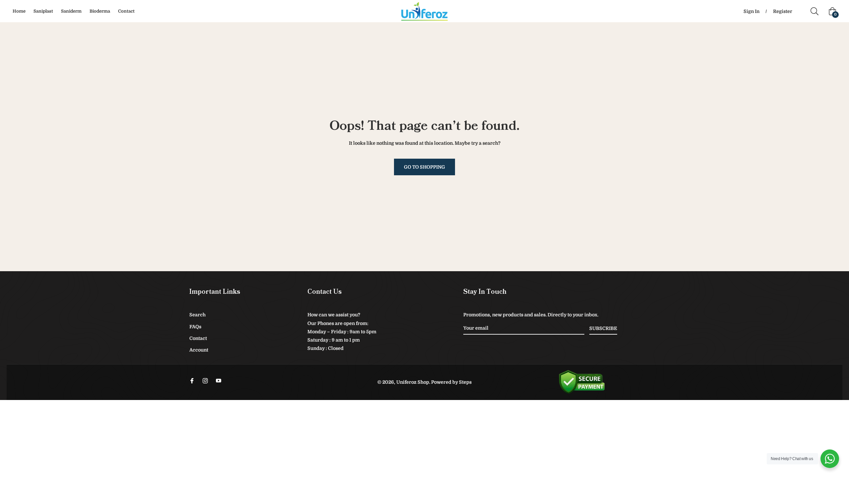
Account (198, 350)
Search (197, 314)
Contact (198, 338)
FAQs (195, 326)
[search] (817, 11)
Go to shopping (424, 167)
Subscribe (603, 328)
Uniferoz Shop (412, 382)
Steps (465, 382)
